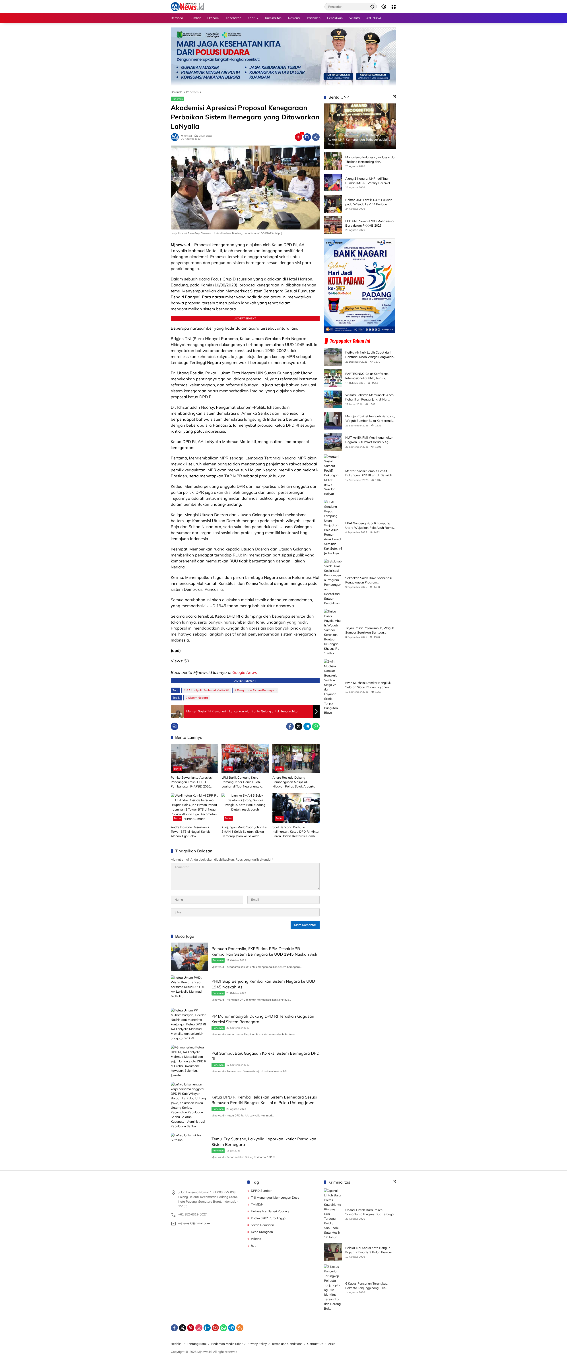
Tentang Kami (196, 1344)
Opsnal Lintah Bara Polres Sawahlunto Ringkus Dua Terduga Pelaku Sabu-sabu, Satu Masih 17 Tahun (369, 1212)
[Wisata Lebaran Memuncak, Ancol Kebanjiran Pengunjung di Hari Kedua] (333, 399)
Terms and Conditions (287, 1344)
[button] (372, 6)
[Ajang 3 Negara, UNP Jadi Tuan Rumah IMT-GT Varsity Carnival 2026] (333, 182)
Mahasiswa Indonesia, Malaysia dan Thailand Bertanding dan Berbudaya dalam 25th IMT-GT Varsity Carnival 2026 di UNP (370, 159)
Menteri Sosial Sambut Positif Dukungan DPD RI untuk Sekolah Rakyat (368, 473)
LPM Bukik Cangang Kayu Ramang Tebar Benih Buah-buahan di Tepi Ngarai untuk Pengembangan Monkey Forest (243, 782)
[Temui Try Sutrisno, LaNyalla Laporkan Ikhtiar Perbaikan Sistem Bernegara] (189, 1147)
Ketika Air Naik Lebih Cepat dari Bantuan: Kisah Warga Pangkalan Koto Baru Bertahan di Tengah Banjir (369, 354)
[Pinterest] (190, 1327)
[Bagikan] (316, 137)
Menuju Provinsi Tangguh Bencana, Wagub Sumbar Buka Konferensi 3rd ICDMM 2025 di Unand (370, 418)
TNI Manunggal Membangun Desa (275, 1198)
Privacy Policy (257, 1344)
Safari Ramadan (262, 1225)
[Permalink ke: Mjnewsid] (176, 137)
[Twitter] (298, 726)
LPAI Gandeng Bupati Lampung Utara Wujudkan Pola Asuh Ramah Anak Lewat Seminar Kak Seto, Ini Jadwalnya (370, 525)
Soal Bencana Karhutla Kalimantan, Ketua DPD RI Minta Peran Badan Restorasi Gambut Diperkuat (295, 831)
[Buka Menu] (393, 6)
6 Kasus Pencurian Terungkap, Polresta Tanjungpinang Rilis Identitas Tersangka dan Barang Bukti (368, 1285)
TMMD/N (257, 1204)
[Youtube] (215, 1327)
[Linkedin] (207, 1327)
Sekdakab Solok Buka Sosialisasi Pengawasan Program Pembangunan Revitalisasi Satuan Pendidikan (369, 580)
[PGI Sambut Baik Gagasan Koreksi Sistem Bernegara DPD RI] (189, 1061)
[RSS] (239, 1327)
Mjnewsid (186, 136)
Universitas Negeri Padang (270, 1211)
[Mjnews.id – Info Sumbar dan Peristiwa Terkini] (187, 6)
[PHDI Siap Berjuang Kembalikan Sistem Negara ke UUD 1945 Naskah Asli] (189, 989)
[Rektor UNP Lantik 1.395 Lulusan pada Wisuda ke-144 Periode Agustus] (333, 204)
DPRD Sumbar (261, 1191)
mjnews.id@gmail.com (194, 1223)
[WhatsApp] (316, 726)
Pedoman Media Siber (227, 1344)
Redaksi (176, 1344)
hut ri (254, 1246)
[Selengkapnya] (394, 97)
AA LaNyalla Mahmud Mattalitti (207, 690)
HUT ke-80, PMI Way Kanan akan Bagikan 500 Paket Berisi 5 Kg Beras (369, 440)
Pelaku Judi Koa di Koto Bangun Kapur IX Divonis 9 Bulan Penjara (368, 1250)
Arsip (331, 1344)
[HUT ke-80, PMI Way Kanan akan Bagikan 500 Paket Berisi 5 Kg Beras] (333, 442)
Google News (244, 672)
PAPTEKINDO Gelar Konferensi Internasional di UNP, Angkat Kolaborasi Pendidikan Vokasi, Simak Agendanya (367, 376)
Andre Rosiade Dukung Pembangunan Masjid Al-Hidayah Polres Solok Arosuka (293, 782)
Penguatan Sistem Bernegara (257, 690)
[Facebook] (290, 726)
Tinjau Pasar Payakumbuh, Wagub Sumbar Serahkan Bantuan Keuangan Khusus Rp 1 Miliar (369, 630)
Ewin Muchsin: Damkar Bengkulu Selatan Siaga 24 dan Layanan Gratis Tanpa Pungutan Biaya (368, 685)
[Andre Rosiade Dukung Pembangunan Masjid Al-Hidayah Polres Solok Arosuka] (296, 758)
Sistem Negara (198, 697)
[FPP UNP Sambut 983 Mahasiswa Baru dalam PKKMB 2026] (333, 225)
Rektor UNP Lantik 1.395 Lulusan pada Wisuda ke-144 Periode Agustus (368, 202)
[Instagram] (198, 1327)
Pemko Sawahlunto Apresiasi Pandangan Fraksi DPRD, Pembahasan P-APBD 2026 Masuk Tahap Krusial (191, 782)
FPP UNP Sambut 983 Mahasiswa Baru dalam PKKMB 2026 (369, 223)
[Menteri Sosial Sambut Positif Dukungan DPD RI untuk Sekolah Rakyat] (333, 475)
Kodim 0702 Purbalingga (268, 1218)
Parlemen (177, 98)
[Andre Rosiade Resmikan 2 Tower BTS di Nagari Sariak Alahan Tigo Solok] (194, 808)
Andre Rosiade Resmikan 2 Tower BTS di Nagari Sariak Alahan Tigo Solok (190, 831)
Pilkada (256, 1239)
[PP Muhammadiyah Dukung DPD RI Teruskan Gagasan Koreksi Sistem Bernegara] (189, 1024)
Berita (177, 768)
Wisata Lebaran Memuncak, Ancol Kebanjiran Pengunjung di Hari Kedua (369, 397)
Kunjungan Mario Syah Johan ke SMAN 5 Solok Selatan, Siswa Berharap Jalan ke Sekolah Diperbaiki (244, 831)
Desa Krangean (262, 1232)
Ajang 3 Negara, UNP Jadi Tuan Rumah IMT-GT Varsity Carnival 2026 (367, 181)
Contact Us (315, 1344)
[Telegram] (307, 726)
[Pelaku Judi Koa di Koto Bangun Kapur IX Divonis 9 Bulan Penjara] (333, 1252)
